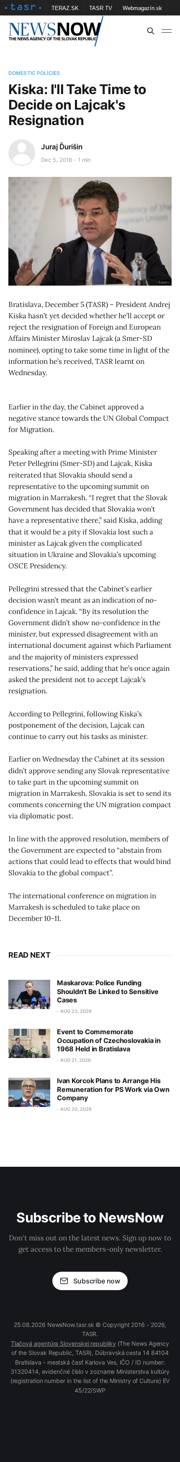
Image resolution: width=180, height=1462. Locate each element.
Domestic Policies (34, 73)
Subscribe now (96, 1281)
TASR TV (100, 8)
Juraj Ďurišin (61, 147)
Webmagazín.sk (142, 8)
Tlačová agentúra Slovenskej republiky (63, 1343)
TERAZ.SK (65, 8)
